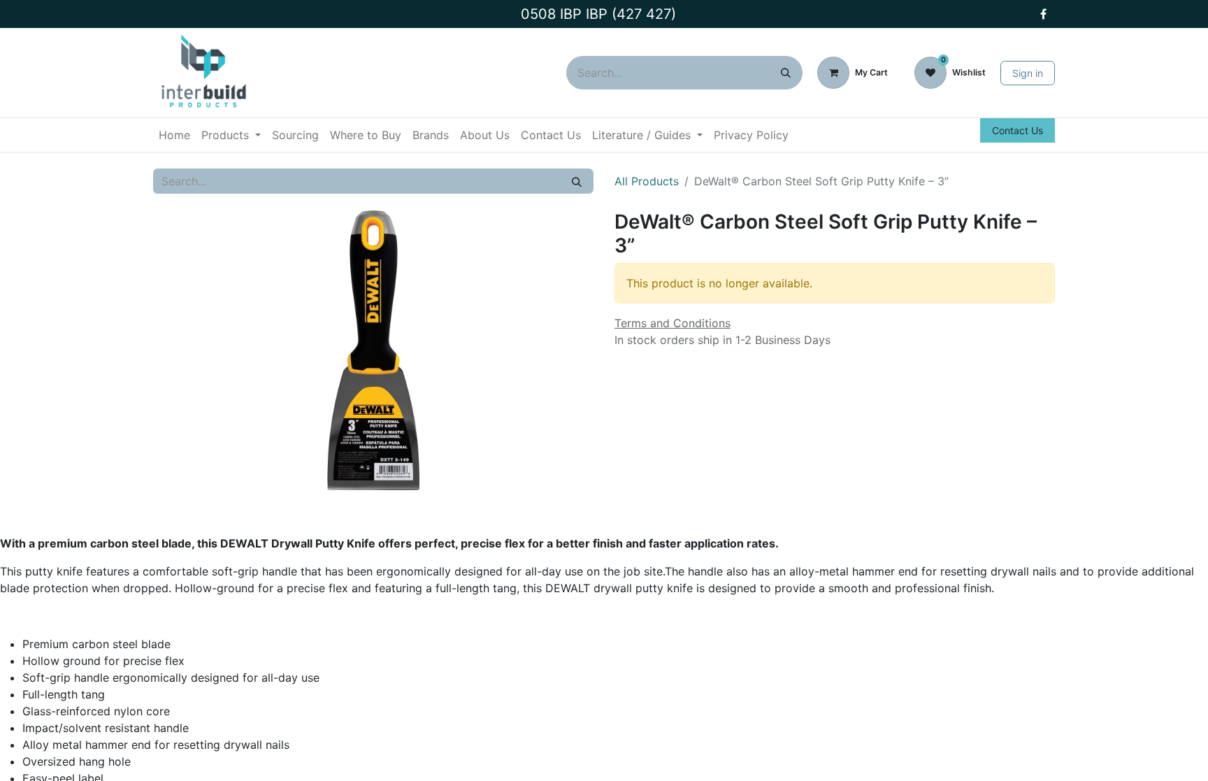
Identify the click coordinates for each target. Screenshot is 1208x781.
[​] (1043, 14)
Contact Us (1017, 130)
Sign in (1027, 73)
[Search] (786, 72)
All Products (646, 181)
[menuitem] (174, 135)
